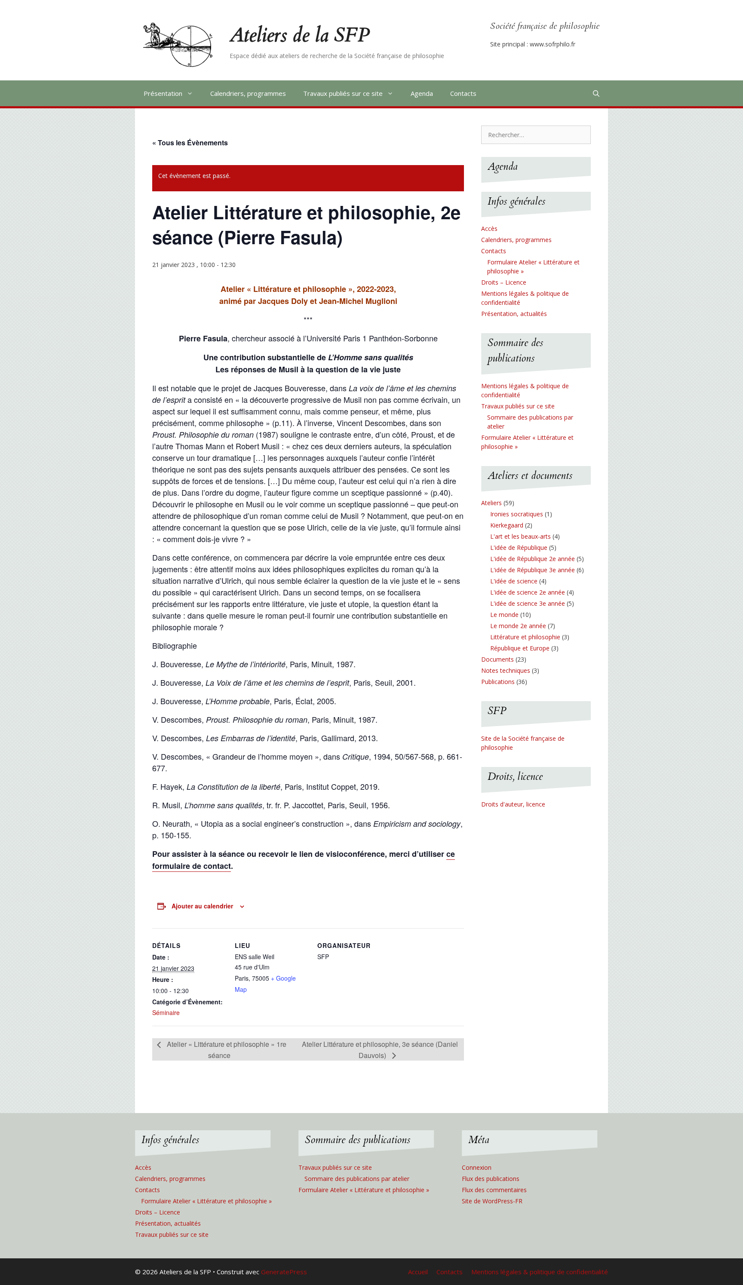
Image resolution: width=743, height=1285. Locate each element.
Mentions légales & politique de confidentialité (539, 1271)
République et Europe (520, 648)
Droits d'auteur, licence (513, 804)
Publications (498, 682)
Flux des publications (490, 1179)
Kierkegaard (506, 525)
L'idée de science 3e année (527, 603)
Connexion (476, 1167)
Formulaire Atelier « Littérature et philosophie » (206, 1201)
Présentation (163, 93)
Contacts (463, 93)
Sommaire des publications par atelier (356, 1179)
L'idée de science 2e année (527, 592)
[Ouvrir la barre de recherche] (596, 93)
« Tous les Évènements (190, 142)
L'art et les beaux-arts (520, 536)
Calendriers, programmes (248, 93)
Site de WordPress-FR (492, 1201)
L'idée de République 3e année (532, 570)
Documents (497, 659)
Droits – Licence (503, 282)
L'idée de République (518, 547)
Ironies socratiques (516, 514)
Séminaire (166, 1012)
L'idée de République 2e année (532, 559)
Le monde (504, 614)
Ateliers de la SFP (299, 35)
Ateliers (491, 503)
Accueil (418, 1271)
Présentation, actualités (514, 314)
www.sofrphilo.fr (552, 44)
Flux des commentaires (494, 1190)
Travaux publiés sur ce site (343, 93)
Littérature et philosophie (525, 637)
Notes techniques (505, 670)
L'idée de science (513, 581)
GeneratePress (284, 1271)
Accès (489, 228)
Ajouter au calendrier (202, 906)
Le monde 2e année (518, 626)
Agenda (422, 93)
